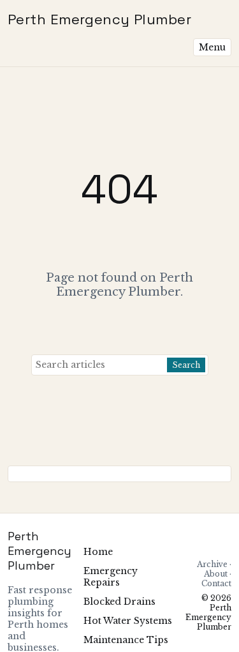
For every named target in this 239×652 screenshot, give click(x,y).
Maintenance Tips (125, 640)
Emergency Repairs (110, 576)
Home (98, 551)
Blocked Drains (119, 601)
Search (186, 365)
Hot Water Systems (127, 620)
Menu (212, 47)
